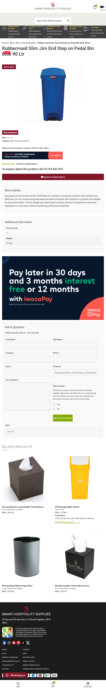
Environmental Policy (11, 661)
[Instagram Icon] (9, 642)
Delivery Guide (29, 657)
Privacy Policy (29, 661)
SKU (7, 425)
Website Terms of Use (31, 665)
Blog (4, 653)
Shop (12, 42)
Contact (26, 649)
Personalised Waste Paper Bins (17, 585)
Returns (5, 669)
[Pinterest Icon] (18, 642)
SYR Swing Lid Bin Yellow (67, 506)
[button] (57, 15)
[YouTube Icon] (13, 642)
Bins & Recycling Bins (26, 42)
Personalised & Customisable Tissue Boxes (23, 506)
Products (57, 366)
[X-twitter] (28, 642)
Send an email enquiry (54, 177)
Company (10, 353)
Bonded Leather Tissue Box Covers (72, 585)
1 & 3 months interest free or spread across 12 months (76, 34)
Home (5, 42)
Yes (58, 404)
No (58, 409)
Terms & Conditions (10, 657)
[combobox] (53, 20)
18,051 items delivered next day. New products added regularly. (54, 34)
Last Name (58, 339)
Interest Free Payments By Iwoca (36, 669)
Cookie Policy (8, 665)
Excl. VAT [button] (103, 10)
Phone (56, 353)
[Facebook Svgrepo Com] (4, 642)
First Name (11, 339)
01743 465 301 (53, 169)
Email (9, 366)
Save (8, 53)
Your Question (12, 380)
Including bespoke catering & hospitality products (14, 34)
